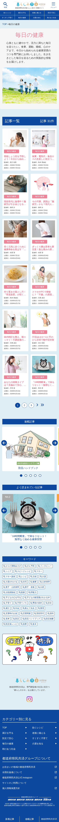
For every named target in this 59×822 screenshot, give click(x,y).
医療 (23, 592)
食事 (25, 624)
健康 (34, 582)
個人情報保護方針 (11, 788)
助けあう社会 (9, 749)
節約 (52, 613)
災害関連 (27, 613)
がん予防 (30, 566)
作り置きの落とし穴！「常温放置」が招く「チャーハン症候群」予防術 (15, 293)
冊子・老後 (29, 587)
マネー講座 (10, 577)
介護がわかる (11, 582)
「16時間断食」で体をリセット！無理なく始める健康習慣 (43, 383)
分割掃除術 (10, 592)
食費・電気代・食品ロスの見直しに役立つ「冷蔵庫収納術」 (43, 158)
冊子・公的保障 (12, 587)
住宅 (25, 582)
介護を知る (37, 17)
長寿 (7, 619)
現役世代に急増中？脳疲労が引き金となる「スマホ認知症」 (15, 203)
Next (55, 443)
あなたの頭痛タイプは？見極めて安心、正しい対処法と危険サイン (15, 383)
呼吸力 (33, 592)
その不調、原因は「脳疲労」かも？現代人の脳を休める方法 (43, 203)
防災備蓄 (50, 619)
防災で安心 (7, 738)
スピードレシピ (24, 571)
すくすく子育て (7, 17)
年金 (17, 608)
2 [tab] (26, 475)
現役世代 (40, 613)
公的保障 (46, 582)
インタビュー (46, 566)
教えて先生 (29, 608)
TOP (4, 727)
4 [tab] (35, 475)
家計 (7, 608)
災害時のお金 (11, 613)
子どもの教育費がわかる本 (38, 598)
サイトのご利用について (14, 783)
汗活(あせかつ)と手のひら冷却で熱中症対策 (43, 338)
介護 (44, 577)
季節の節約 (37, 603)
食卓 (34, 624)
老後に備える (36, 13)
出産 (42, 587)
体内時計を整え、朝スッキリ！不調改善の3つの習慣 (15, 338)
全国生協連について (12, 772)
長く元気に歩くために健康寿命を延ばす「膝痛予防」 (15, 248)
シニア (8, 571)
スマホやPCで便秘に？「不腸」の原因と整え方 (43, 293)
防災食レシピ (11, 624)
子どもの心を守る (13, 598)
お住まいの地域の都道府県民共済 (18, 767)
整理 (42, 608)
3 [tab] (30, 475)
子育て (8, 603)
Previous (4, 443)
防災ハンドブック (28, 468)
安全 (50, 603)
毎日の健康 (22, 17)
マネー (39, 571)
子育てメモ (22, 603)
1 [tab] (21, 475)
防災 (17, 619)
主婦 (34, 577)
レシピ (24, 577)
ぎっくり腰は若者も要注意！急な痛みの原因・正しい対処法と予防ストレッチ (43, 248)
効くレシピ (7, 13)
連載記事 (29, 819)
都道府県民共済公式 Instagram (17, 777)
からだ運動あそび (13, 566)
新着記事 (9, 819)
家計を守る (22, 13)
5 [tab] (40, 475)
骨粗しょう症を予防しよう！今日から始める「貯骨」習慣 (15, 158)
